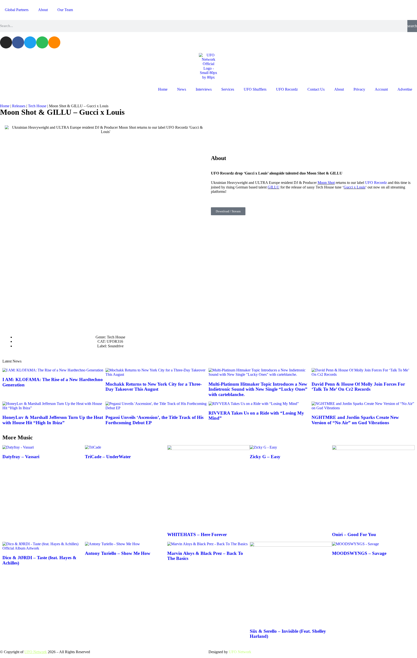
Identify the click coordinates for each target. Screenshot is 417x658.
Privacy (359, 89)
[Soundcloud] (54, 42)
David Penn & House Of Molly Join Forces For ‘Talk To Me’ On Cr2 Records (358, 387)
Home (162, 89)
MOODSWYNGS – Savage (359, 553)
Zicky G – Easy (265, 456)
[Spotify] (42, 42)
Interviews (204, 89)
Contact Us (316, 89)
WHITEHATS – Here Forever (197, 534)
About (43, 10)
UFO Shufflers (255, 89)
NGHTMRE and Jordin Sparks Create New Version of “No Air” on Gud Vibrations (355, 420)
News (181, 89)
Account (381, 89)
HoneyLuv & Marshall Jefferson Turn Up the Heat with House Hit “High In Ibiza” (52, 420)
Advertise (404, 89)
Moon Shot (326, 183)
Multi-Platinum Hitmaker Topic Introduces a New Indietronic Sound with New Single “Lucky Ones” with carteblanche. (257, 389)
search (412, 26)
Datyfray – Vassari (20, 456)
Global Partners (16, 10)
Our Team (65, 10)
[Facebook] (18, 42)
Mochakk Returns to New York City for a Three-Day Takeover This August (153, 387)
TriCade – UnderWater (108, 456)
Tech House (37, 106)
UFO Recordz (287, 89)
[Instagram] (6, 42)
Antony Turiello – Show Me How (117, 553)
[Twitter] (30, 42)
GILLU (273, 187)
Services (227, 89)
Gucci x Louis (354, 187)
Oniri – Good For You (354, 534)
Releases (18, 106)
